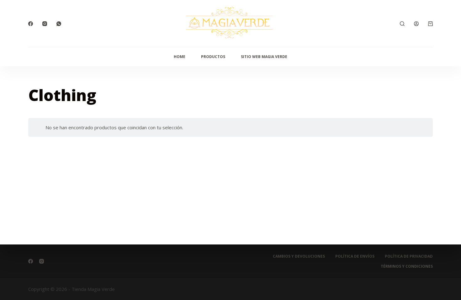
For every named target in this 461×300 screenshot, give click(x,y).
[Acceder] (416, 23)
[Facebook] (30, 23)
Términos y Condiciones (407, 266)
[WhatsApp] (58, 23)
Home (179, 56)
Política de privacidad (409, 256)
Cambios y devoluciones (299, 256)
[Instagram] (44, 23)
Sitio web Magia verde (264, 56)
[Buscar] (402, 23)
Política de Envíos (354, 256)
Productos (213, 56)
